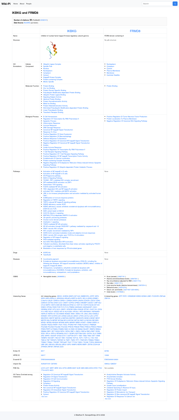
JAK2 (86, 313)
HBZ (46, 311)
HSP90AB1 (96, 311)
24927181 (121, 276)
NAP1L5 (83, 320)
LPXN (81, 316)
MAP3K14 (58, 318)
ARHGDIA (60, 298)
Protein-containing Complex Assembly (56, 160)
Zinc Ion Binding (49, 88)
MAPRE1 (72, 318)
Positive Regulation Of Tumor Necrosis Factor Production (127, 116)
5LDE (79, 368)
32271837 (127, 289)
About (22, 3)
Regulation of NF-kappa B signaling (55, 237)
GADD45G (78, 307)
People (28, 3)
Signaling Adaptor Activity (52, 97)
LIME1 (149, 296)
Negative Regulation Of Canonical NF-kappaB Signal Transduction (66, 143)
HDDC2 (56, 311)
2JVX (43, 368)
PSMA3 (55, 329)
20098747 (43, 20)
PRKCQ (87, 327)
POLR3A (64, 327)
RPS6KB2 (60, 333)
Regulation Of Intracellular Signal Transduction (59, 390)
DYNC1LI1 (73, 305)
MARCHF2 (80, 318)
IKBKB (61, 313)
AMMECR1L (85, 296)
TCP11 (81, 338)
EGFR (86, 305)
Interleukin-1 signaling (51, 222)
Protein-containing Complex (53, 79)
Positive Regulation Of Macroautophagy (57, 136)
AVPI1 (80, 298)
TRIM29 (91, 340)
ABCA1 (59, 296)
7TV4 (43, 370)
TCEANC (69, 338)
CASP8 (80, 300)
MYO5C (71, 320)
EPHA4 (49, 307)
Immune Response (50, 125)
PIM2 (80, 324)
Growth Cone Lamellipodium (116, 385)
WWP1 (84, 344)
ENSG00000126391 (111, 359)
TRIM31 (97, 340)
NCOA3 (89, 320)
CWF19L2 (97, 302)
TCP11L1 (87, 338)
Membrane (110, 73)
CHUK (55, 302)
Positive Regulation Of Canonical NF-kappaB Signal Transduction (66, 141)
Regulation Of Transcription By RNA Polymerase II (61, 119)
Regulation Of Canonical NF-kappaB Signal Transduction (63, 374)
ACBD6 (65, 296)
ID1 (54, 313)
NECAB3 (95, 320)
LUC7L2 (86, 316)
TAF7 (93, 335)
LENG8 (63, 316)
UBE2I (64, 344)
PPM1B (70, 327)
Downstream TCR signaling (52, 184)
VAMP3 (74, 344)
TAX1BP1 (51, 338)
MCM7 (92, 318)
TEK (96, 338)
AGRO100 (46, 252)
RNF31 (78, 331)
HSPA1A (44, 313)
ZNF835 (56, 346)
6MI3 (83, 368)
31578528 (120, 292)
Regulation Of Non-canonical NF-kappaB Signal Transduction (128, 394)
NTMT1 (83, 322)
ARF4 (97, 296)
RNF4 (89, 331)
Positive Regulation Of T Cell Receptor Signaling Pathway (63, 154)
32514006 (134, 289)
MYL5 (66, 320)
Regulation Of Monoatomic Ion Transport (121, 392)
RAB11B (74, 329)
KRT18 (50, 316)
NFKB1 (43, 322)
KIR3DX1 (44, 316)
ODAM (89, 322)
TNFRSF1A (61, 340)
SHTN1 (89, 333)
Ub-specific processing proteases (55, 217)
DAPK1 (48, 305)
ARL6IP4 (67, 298)
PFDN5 (70, 324)
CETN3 (50, 302)
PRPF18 (49, 329)
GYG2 (100, 309)
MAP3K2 (65, 318)
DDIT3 (53, 305)
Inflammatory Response (51, 123)
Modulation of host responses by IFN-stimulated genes (62, 248)
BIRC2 (90, 298)
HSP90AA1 (87, 311)
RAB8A (80, 329)
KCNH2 (144, 296)
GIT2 (54, 309)
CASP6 (74, 300)
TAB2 (85, 335)
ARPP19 (74, 298)
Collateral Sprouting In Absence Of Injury (121, 387)
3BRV (56, 368)
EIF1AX (97, 305)
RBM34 (98, 329)
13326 (106, 355)
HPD (81, 311)
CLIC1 (60, 302)
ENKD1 (43, 307)
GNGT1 (63, 309)
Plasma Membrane (113, 70)
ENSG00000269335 (48, 359)
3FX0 (65, 368)
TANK (98, 335)
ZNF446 (162, 296)
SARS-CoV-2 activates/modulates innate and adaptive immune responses (69, 233)
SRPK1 (47, 335)
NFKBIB (61, 322)
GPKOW (70, 309)
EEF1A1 (80, 305)
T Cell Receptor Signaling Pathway (55, 151)
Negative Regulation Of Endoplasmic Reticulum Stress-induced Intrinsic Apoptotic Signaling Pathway (72, 163)
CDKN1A (44, 302)
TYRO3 (91, 342)
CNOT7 (65, 302)
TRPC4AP (63, 342)
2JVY (47, 368)
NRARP (72, 322)
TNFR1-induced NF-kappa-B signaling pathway (59, 202)
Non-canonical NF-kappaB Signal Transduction (59, 387)
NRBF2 (78, 322)
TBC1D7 (58, 338)
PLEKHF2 (155, 296)
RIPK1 (62, 331)
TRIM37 (44, 342)
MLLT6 (49, 320)
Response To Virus (50, 132)
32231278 (122, 287)
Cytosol (46, 75)
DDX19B (59, 305)
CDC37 (92, 300)
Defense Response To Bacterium (54, 138)
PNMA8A (93, 324)
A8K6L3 (107, 364)
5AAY (74, 368)
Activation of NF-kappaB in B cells (55, 171)
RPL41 (48, 333)
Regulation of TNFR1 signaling (54, 200)
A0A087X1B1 (46, 364)
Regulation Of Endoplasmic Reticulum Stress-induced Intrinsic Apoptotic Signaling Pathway (136, 382)
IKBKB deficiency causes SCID (54, 204)
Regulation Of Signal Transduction (55, 376)
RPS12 (53, 333)
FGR (58, 307)
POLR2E (57, 327)
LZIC (91, 316)
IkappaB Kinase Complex (52, 77)
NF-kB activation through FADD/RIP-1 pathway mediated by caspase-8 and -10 (71, 226)
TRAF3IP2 (84, 340)
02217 (43, 355)
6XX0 (91, 368)
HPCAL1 (76, 311)
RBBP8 (92, 329)
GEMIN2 (44, 309)
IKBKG (71, 31)
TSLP (69, 342)
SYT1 (76, 335)
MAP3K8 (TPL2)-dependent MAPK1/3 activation (60, 215)
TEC (92, 338)
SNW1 (99, 333)
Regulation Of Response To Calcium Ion (121, 396)
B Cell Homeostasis (50, 116)
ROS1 (43, 333)
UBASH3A (98, 342)
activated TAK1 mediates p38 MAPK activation (59, 191)
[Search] (175, 3)
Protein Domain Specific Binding (54, 90)
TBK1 (63, 338)
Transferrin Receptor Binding (53, 112)
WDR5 (79, 344)
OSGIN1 (44, 324)
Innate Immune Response (52, 147)
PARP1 (55, 324)
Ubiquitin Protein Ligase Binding (54, 94)
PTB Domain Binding (114, 379)
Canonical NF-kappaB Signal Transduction (58, 130)
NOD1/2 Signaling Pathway (52, 178)
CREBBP (83, 302)
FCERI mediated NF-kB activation (55, 187)
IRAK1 (73, 313)
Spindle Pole (47, 66)
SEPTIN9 (78, 333)
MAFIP (51, 318)
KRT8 (55, 316)
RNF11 (73, 331)
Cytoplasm (47, 73)
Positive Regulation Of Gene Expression (57, 134)
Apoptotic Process (49, 121)
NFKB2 (49, 322)
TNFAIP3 (53, 340)
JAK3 (90, 313)
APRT (92, 296)
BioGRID (27, 22)
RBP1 (49, 331)
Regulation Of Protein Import (117, 390)
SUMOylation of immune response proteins (58, 198)
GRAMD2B (132, 296)
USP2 (69, 344)
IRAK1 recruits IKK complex (53, 228)
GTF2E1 (87, 309)
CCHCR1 (87, 300)
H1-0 (42, 311)
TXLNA (85, 342)
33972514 (142, 285)
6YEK (96, 368)
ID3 (57, 313)
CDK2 (98, 300)
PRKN (43, 329)
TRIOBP (56, 342)
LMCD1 (75, 316)
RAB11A (67, 329)
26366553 (61, 276)
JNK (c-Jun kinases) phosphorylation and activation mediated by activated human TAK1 (72, 194)
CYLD (43, 305)
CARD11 (63, 300)
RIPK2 (67, 331)
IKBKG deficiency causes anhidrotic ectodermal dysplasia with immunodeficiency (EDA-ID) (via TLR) (72, 207)
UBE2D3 (52, 344)
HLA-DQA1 (68, 311)
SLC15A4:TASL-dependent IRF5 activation (58, 241)
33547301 (134, 278)
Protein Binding (48, 86)
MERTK (44, 320)
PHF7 (75, 324)
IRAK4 (78, 313)
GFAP (50, 309)
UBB (42, 344)
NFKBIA (55, 322)
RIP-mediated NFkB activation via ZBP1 (57, 182)
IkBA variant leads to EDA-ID (53, 211)
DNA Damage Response (51, 127)
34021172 (136, 281)
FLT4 (66, 307)
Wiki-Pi (5, 3)
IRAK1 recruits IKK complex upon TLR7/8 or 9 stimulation (63, 235)
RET (53, 331)
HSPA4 (50, 313)
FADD (54, 307)
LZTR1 (96, 316)
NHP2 (67, 322)
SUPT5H (70, 335)
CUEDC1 (90, 302)
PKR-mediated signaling (51, 239)
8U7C (47, 370)
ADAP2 (71, 296)
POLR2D (51, 327)
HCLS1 (50, 311)
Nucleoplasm (47, 70)
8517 (42, 351)
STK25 (59, 335)
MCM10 (87, 318)
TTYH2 (74, 342)
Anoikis (45, 145)
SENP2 (72, 333)
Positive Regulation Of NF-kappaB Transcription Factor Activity (65, 156)
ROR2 (98, 331)
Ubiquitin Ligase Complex (52, 64)
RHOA (57, 331)
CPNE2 (77, 302)
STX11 (64, 335)
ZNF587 (50, 346)
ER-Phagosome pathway (52, 176)
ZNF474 (107, 298)
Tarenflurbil (47, 255)
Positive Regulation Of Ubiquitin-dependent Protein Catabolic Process (67, 167)
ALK (78, 296)
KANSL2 (96, 313)
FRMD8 (135, 31)
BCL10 (85, 298)
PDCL (65, 324)
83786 (106, 351)
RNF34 (83, 331)
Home (15, 3)
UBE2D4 (58, 344)
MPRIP (54, 320)
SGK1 (84, 333)
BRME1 (96, 298)
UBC (46, 344)
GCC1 (95, 307)
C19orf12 (44, 300)
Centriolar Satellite (113, 75)
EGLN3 (91, 305)
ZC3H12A (96, 344)
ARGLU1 (53, 298)
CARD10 (56, 300)
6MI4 (87, 368)
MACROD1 (45, 318)
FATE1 (125, 296)
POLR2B (44, 327)
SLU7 (95, 333)
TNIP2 (73, 340)
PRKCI (82, 327)
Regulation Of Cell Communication (55, 379)
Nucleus (46, 68)
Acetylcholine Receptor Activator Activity (121, 374)
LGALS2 (70, 316)
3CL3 (60, 368)
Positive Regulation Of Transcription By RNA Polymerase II (64, 149)
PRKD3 (93, 327)
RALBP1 (86, 329)
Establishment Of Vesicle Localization (56, 158)
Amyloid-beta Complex (115, 376)
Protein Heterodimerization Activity (55, 105)
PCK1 (61, 324)
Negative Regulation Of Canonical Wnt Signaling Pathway (127, 121)
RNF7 (93, 331)
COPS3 (71, 302)
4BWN (69, 368)
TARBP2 (44, 338)
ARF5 (43, 298)
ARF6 (48, 298)
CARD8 (69, 300)
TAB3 (89, 335)
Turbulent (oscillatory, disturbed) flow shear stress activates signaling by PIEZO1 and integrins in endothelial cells (71, 245)
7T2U (100, 368)
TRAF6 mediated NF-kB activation (55, 224)
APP (120, 296)
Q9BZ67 (113, 364)
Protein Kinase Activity (51, 385)
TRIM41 (50, 342)
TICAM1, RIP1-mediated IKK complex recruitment (61, 180)
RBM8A (44, 331)
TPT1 (78, 340)
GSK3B (80, 309)
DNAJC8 (66, 305)
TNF (48, 340)
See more (44, 396)
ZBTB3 (90, 344)
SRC (42, 335)
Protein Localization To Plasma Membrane (122, 119)
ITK (82, 313)
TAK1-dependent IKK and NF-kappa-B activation (60, 189)
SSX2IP (53, 335)
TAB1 (80, 335)
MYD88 (60, 320)
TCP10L (75, 338)
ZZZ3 (61, 346)
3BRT (52, 368)
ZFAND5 (44, 346)
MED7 (97, 318)
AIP (75, 296)
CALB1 (50, 300)
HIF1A (62, 311)
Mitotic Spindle (48, 81)
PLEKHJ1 (85, 324)
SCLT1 (66, 333)
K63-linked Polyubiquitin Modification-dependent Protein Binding (65, 108)
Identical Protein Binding (51, 99)
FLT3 (62, 307)
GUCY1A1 (93, 309)
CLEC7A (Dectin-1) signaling (53, 213)
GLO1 (58, 309)
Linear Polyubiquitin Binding (53, 110)
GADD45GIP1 (88, 307)
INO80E (67, 313)
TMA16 (43, 340)
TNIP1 (68, 340)
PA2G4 (49, 324)
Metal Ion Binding (49, 103)
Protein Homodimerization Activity (55, 101)
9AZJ (51, 370)
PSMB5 (61, 329)
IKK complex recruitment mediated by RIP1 (58, 230)
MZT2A (77, 320)
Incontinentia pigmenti (51, 259)
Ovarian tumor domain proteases (54, 219)
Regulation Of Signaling (51, 381)
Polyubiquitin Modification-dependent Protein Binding (61, 92)
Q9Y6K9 (54, 364)
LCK (59, 316)
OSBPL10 (95, 322)
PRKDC (99, 327)
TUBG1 (80, 342)
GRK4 (75, 309)
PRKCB (76, 327)
